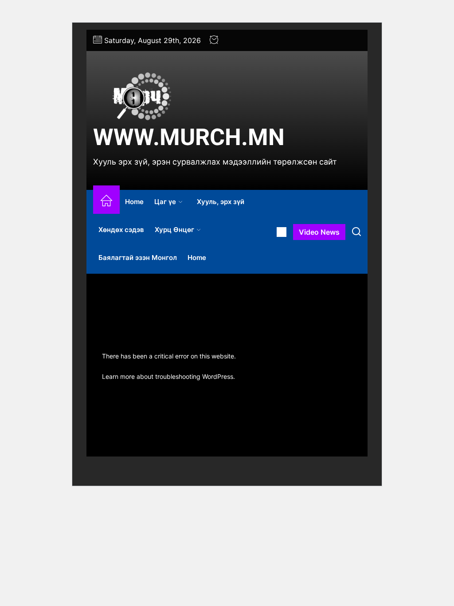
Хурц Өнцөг (174, 229)
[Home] (106, 202)
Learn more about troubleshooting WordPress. (168, 376)
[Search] (356, 232)
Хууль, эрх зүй (220, 201)
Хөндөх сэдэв (121, 229)
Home (134, 201)
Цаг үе (165, 201)
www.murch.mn (189, 137)
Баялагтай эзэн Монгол (137, 257)
